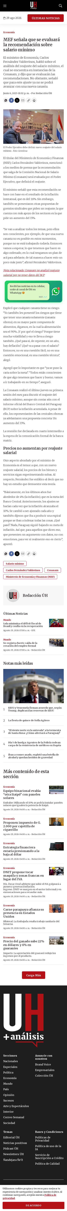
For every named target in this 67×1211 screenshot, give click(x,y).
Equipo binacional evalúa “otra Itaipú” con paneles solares (21, 794)
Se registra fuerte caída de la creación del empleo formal (20, 644)
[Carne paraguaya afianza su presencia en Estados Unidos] (56, 908)
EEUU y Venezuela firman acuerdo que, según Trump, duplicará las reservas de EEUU (35, 709)
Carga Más (33, 975)
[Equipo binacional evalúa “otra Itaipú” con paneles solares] (56, 790)
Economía (9, 32)
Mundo (7, 620)
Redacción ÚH (35, 595)
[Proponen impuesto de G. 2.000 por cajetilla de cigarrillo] (56, 822)
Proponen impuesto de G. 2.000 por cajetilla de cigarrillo (22, 826)
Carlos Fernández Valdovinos (23, 570)
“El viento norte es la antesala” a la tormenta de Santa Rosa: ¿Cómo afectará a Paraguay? (34, 732)
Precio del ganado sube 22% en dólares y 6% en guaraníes (23, 944)
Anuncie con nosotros (43, 1057)
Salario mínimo (15, 563)
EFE (33, 630)
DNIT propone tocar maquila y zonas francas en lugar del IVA (23, 875)
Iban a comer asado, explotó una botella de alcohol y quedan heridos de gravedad (33, 756)
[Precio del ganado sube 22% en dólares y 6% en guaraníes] (56, 940)
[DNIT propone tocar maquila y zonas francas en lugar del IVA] (56, 871)
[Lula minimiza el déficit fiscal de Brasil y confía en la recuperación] (56, 623)
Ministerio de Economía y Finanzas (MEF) (30, 576)
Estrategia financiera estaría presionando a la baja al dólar (21, 850)
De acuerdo (33, 1205)
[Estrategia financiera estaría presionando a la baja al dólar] (56, 846)
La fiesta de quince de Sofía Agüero (29, 720)
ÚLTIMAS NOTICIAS (46, 18)
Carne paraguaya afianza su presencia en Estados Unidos (23, 913)
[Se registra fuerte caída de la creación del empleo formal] (56, 642)
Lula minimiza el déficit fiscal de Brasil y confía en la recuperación (23, 625)
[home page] (33, 6)
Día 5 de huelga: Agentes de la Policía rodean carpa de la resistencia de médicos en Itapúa (34, 744)
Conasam (52, 570)
